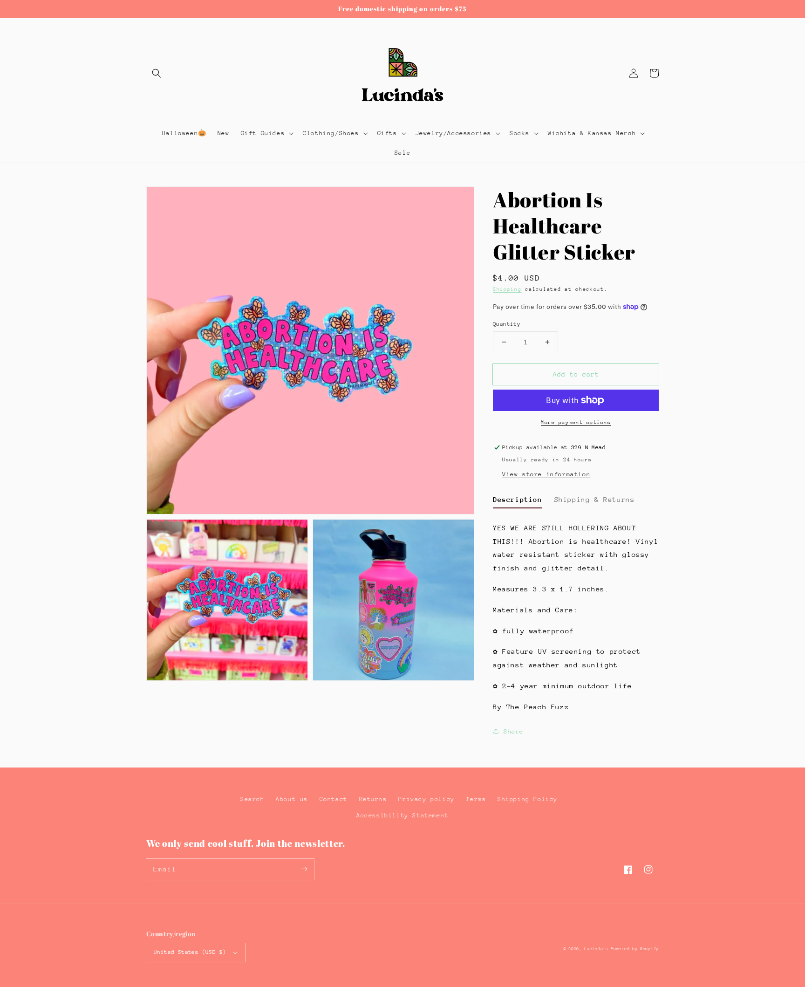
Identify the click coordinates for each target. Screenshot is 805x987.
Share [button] (514, 731)
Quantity (506, 324)
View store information (546, 474)
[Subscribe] (303, 869)
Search (252, 798)
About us (292, 798)
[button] (156, 73)
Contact (334, 798)
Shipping (507, 289)
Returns (373, 798)
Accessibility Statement (402, 815)
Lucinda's (597, 948)
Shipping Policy (528, 798)
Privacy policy (426, 798)
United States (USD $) (190, 952)
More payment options (576, 422)
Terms (476, 798)
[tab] (517, 500)
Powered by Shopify (635, 948)
